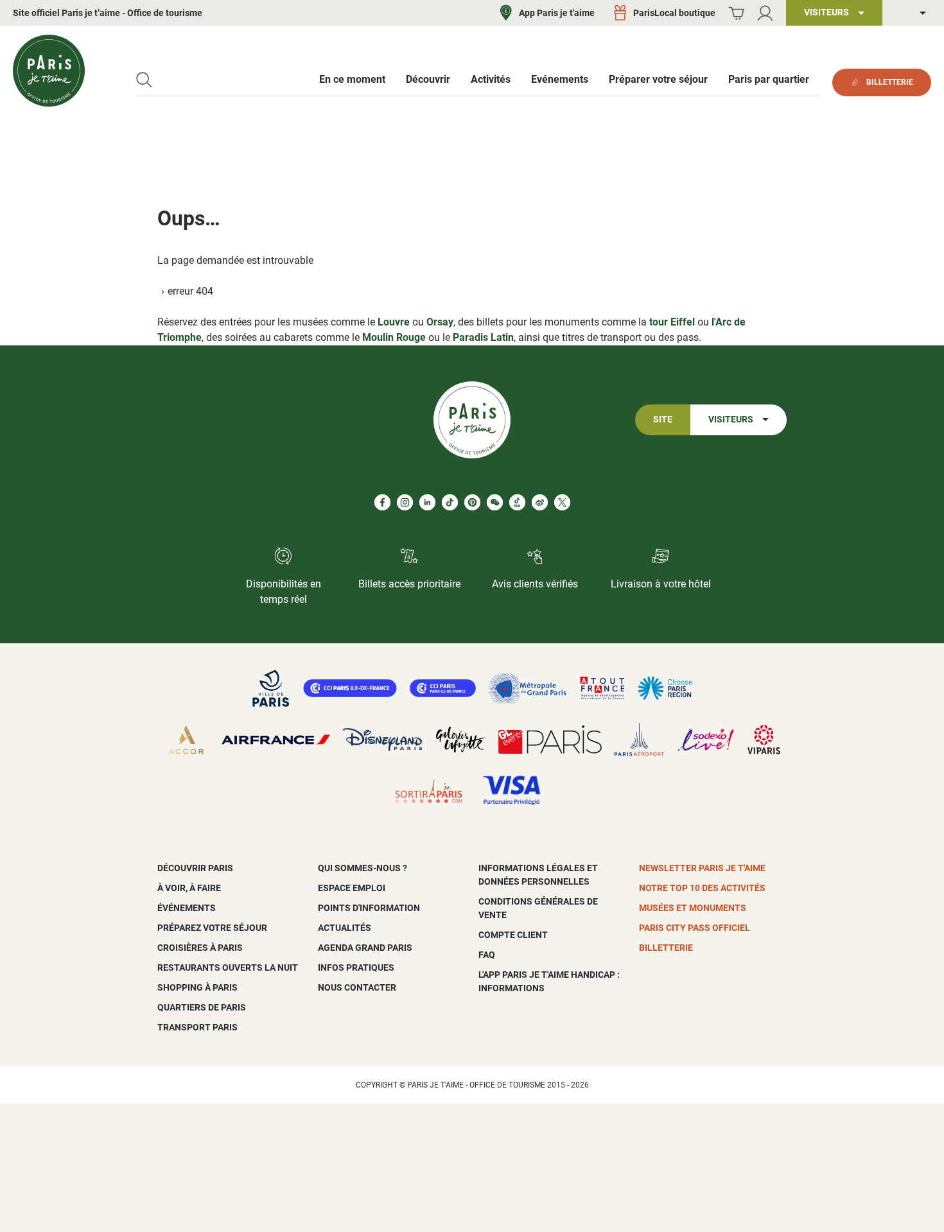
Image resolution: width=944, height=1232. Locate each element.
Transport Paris (197, 1027)
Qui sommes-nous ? (362, 868)
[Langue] (913, 13)
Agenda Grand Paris (365, 947)
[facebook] (382, 502)
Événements (186, 908)
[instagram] (405, 502)
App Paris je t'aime (557, 13)
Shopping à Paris (197, 987)
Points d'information (369, 908)
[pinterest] (472, 502)
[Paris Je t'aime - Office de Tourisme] (49, 71)
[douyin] (517, 502)
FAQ (486, 955)
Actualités (344, 928)
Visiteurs (730, 419)
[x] (562, 502)
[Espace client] (765, 13)
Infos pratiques (356, 967)
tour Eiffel (672, 322)
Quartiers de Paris (201, 1007)
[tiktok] (450, 502)
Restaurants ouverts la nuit (227, 967)
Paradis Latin (483, 337)
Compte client (513, 935)
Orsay (439, 322)
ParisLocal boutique (674, 13)
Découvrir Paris (195, 868)
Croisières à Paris (200, 947)
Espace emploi (351, 888)
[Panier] (736, 13)
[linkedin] (427, 502)
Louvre (394, 322)
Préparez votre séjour (212, 928)
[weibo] (540, 502)
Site (662, 419)
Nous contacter (357, 987)
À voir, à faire (189, 888)
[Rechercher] (144, 80)
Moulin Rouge (394, 337)
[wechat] (495, 502)
